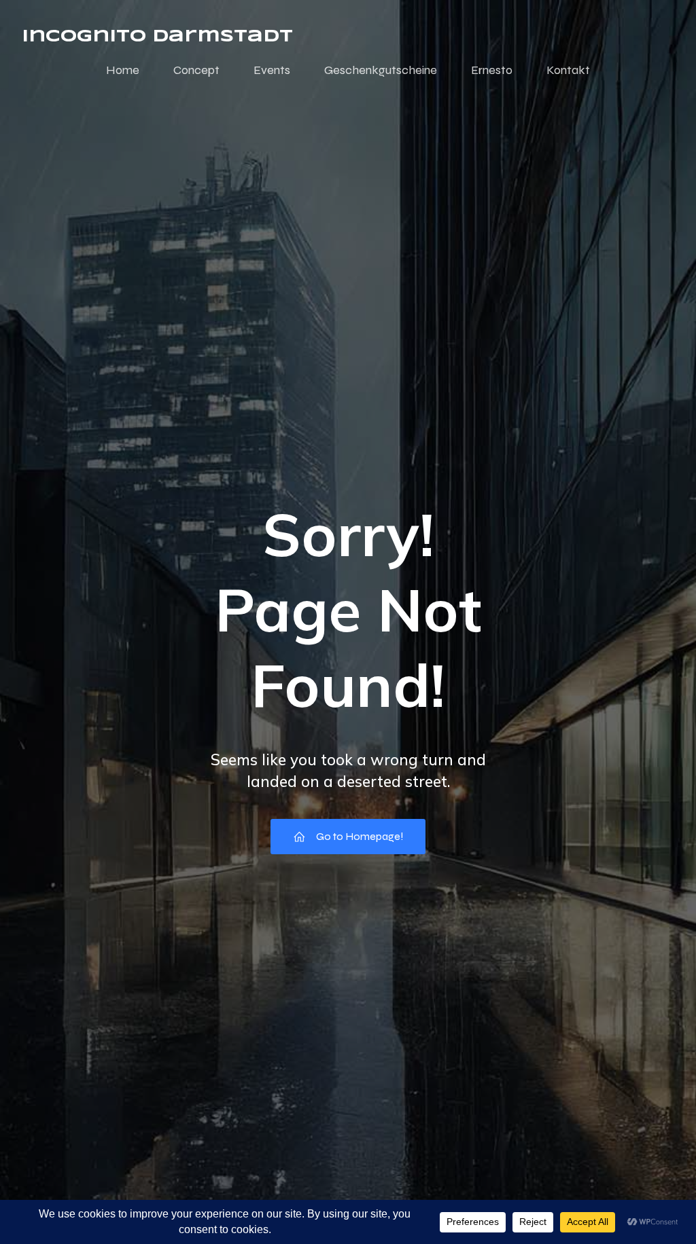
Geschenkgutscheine (380, 69)
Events (272, 69)
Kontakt (568, 69)
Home (122, 69)
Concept (196, 69)
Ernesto (491, 69)
